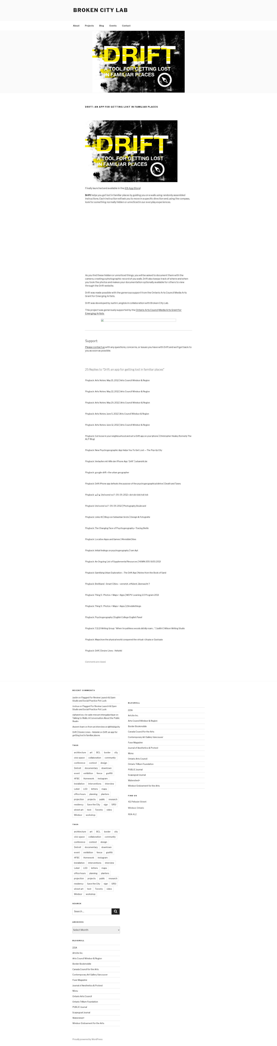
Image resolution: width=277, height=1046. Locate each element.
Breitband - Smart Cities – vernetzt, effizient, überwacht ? (122, 584)
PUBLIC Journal (79, 1007)
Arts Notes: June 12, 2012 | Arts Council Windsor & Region (122, 425)
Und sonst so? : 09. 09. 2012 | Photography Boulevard (120, 506)
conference (79, 763)
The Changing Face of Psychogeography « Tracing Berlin (122, 528)
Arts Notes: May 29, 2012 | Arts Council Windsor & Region (122, 402)
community (110, 757)
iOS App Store (132, 188)
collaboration (94, 757)
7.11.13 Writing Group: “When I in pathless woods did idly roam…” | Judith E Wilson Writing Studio (140, 628)
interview (109, 783)
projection (79, 799)
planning (93, 794)
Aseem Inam (78, 726)
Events (113, 25)
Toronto (99, 810)
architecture (80, 752)
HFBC (77, 778)
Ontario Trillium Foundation (85, 1001)
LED (85, 789)
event (77, 773)
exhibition (88, 773)
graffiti (109, 773)
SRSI (114, 804)
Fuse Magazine (79, 980)
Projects (89, 25)
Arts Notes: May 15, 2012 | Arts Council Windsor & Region (122, 380)
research (113, 799)
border (107, 752)
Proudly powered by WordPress (87, 1039)
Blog (101, 25)
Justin (75, 697)
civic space (79, 757)
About (76, 25)
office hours (80, 794)
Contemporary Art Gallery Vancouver (90, 974)
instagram (103, 778)
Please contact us (95, 347)
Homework (88, 778)
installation (79, 783)
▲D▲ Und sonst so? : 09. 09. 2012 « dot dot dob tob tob (121, 494)
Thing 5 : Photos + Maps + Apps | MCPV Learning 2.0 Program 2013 (127, 595)
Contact (126, 25)
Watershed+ (78, 1018)
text (89, 810)
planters (105, 794)
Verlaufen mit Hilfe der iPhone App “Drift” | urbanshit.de (121, 461)
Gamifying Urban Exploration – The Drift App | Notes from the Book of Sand (130, 572)
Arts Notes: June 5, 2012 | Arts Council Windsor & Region (122, 413)
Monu (75, 991)
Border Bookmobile (81, 964)
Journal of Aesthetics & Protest (87, 985)
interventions (94, 783)
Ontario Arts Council (147, 310)
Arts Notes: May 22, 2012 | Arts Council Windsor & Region (122, 391)
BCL (98, 752)
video (109, 810)
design (104, 763)
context (93, 763)
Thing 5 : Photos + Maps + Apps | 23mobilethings (118, 606)
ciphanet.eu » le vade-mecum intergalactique (93, 714)
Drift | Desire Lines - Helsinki (108, 650)
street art (78, 810)
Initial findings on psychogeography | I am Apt (116, 550)
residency (78, 804)
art (91, 752)
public (102, 799)
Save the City (93, 804)
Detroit (77, 768)
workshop (90, 815)
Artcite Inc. (77, 953)
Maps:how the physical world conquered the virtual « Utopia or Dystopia (129, 639)
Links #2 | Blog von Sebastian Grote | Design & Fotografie (122, 517)
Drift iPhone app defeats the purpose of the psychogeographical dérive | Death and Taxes (138, 483)
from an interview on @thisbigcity (104, 726)
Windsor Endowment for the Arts (88, 1023)
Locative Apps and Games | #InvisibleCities (115, 539)
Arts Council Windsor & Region (87, 958)
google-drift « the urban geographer (112, 472)
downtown (106, 768)
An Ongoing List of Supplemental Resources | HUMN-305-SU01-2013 (128, 561)
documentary (91, 768)
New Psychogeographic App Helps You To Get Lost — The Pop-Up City (128, 450)
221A (74, 947)
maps (104, 789)
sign (106, 804)
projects (92, 799)
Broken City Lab (100, 10)
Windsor (78, 815)
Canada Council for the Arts (85, 969)
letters (94, 789)
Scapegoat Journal (81, 1012)
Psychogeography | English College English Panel (118, 617)
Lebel (76, 789)
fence (99, 773)
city (116, 752)
